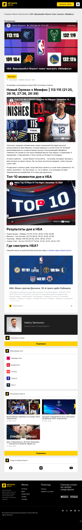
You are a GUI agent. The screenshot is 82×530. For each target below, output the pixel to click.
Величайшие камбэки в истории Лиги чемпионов (23, 418)
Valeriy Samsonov (19, 25)
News (15, 14)
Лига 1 (13, 385)
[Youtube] (71, 511)
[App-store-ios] (75, 511)
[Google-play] (79, 511)
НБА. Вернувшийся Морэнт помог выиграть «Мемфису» (39, 68)
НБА (33, 79)
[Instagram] (67, 511)
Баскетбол (23, 14)
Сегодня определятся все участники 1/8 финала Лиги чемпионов (58, 418)
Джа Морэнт (13, 79)
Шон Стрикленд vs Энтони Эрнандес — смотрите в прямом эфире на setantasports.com (23, 444)
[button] (77, 21)
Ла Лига (14, 372)
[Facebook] (63, 511)
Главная (7, 14)
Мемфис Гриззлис (25, 79)
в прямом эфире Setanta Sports (59, 250)
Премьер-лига (16, 358)
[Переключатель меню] (78, 4)
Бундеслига (15, 365)
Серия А (14, 378)
